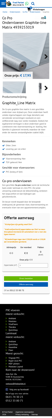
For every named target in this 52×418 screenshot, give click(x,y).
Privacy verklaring (22, 414)
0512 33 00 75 (18, 5)
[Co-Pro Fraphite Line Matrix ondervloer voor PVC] (26, 56)
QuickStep (13, 330)
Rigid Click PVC (15, 360)
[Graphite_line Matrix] (40, 92)
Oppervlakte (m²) (10, 265)
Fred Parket (18, 2)
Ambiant (12, 318)
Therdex (12, 327)
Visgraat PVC (14, 358)
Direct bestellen (26, 278)
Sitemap (34, 414)
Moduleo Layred (16, 366)
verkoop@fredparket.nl (16, 383)
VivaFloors (13, 324)
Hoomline (13, 347)
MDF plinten (14, 363)
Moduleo (12, 321)
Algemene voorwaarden (25, 412)
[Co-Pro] (42, 17)
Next (45, 56)
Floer (11, 350)
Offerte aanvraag (26, 284)
